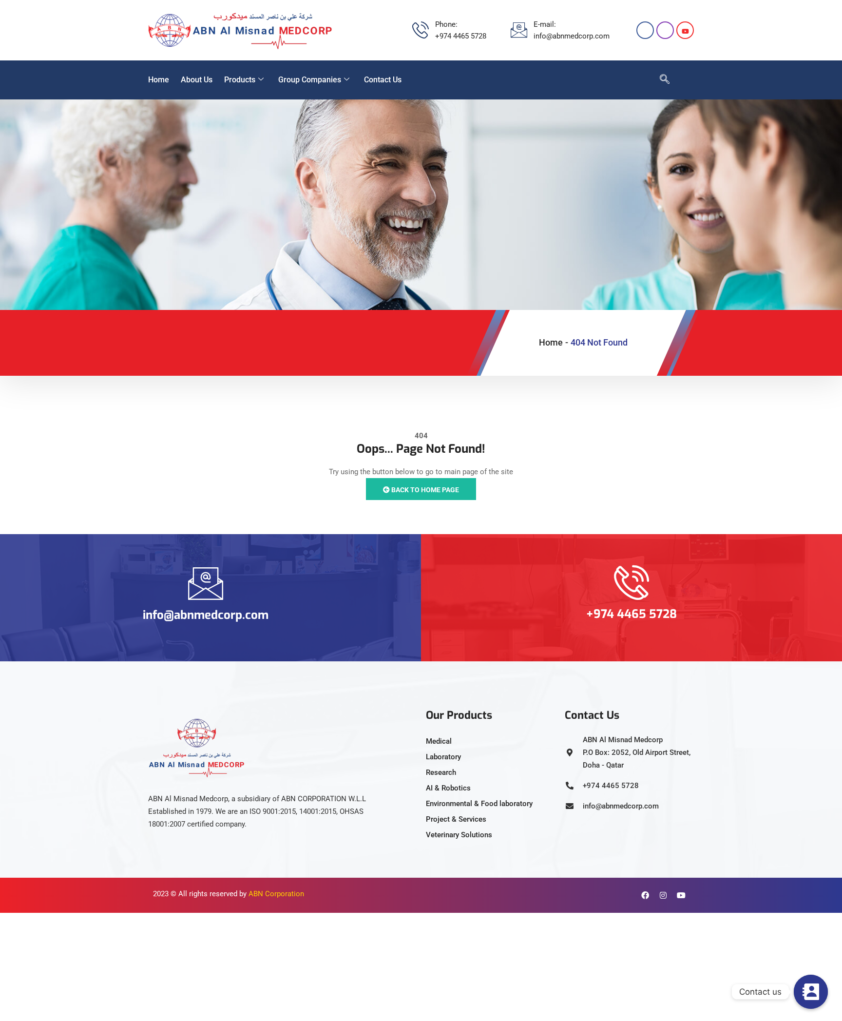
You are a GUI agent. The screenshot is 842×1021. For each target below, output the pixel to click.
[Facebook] (645, 30)
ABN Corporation (276, 893)
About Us (196, 79)
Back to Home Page (424, 490)
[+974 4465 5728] (631, 582)
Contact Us (383, 79)
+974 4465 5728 (631, 614)
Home (158, 79)
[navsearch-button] (660, 80)
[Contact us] (811, 992)
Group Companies (309, 79)
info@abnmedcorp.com (205, 615)
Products (239, 79)
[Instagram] (665, 30)
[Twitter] (685, 30)
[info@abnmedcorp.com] (205, 583)
